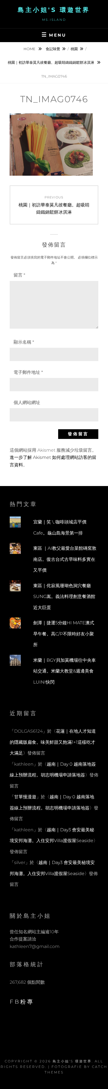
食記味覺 (53, 49)
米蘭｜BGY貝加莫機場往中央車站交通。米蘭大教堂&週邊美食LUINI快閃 (64, 671)
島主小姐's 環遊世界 (54, 10)
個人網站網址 (27, 402)
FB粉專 (22, 1001)
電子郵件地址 (28, 372)
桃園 (74, 49)
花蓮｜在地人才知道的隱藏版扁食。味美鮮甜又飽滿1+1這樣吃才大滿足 (53, 742)
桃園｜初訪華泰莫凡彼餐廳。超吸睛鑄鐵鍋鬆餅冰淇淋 (51, 62)
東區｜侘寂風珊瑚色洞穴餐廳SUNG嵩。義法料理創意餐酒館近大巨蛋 (64, 596)
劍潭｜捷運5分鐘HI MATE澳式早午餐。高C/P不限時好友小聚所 (63, 633)
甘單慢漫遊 (25, 796)
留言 (19, 275)
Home (30, 49)
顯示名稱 (24, 342)
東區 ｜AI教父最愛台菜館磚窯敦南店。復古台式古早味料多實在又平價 (64, 559)
